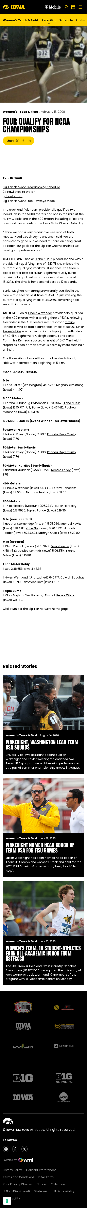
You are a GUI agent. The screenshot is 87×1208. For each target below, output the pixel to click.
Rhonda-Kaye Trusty (61, 434)
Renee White (12, 331)
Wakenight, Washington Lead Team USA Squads (42, 744)
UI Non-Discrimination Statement (26, 1191)
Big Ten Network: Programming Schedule (31, 187)
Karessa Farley (61, 470)
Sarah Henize (60, 546)
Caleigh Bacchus (47, 336)
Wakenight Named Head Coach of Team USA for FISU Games (40, 847)
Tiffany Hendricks (64, 488)
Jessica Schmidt (29, 551)
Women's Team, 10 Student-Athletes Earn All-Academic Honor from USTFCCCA (43, 953)
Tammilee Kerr (13, 340)
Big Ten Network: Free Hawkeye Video (29, 201)
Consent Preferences (41, 1170)
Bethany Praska (37, 492)
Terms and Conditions (18, 1177)
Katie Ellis (32, 528)
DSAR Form (46, 1177)
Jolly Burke (68, 273)
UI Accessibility (64, 1191)
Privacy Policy (12, 1170)
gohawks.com (12, 196)
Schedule (66, 20)
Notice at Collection (51, 1184)
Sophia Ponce (36, 510)
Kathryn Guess (48, 533)
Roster (80, 20)
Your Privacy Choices (18, 1184)
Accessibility (11, 1198)
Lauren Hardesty (65, 506)
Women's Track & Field (20, 112)
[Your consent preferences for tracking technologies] (7, 1201)
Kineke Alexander (40, 313)
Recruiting (49, 20)
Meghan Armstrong (26, 291)
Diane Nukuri (43, 259)
